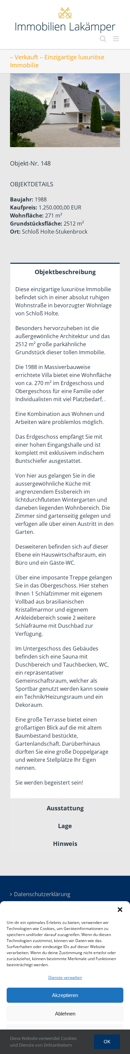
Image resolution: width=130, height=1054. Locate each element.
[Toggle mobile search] (103, 38)
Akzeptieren (65, 995)
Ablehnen (65, 1013)
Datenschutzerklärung (35, 894)
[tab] (65, 271)
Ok (107, 1041)
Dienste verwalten (65, 977)
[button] (120, 909)
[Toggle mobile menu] (116, 38)
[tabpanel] (65, 539)
